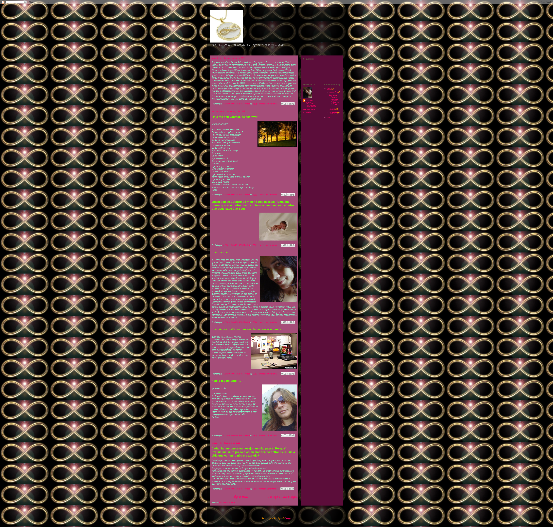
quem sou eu (220, 252)
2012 (329, 89)
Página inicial (240, 497)
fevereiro (333, 113)
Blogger (288, 518)
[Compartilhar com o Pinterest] (293, 103)
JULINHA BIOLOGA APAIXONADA (311, 103)
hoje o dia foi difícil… (226, 380)
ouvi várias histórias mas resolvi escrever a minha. (247, 329)
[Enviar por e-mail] (282, 103)
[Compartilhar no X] (287, 103)
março (332, 109)
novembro (333, 92)
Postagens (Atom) (226, 502)
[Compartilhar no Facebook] (290, 103)
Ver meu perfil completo (309, 111)
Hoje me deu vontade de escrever (234, 116)
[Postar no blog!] (285, 103)
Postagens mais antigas (282, 497)
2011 (329, 117)
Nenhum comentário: (268, 103)
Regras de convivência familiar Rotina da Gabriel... (334, 100)
